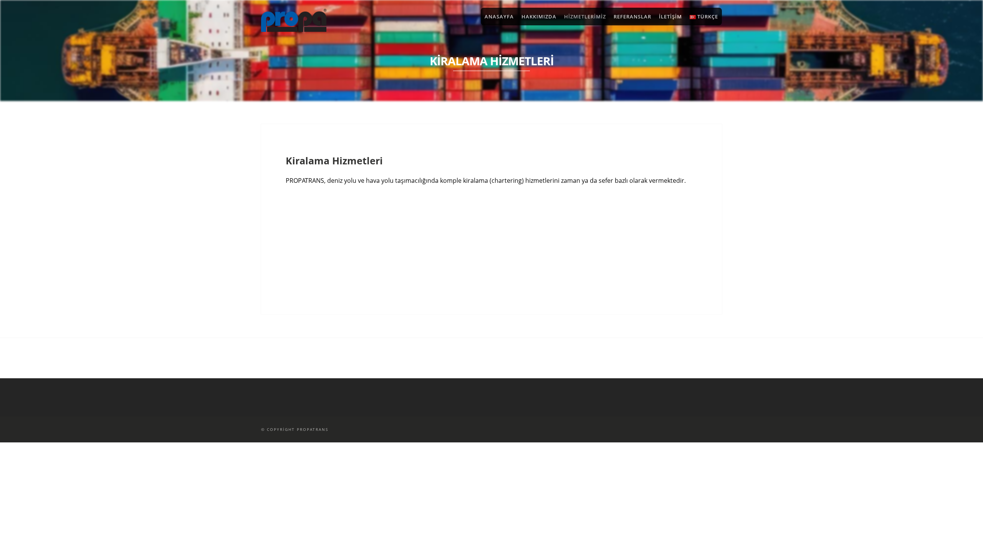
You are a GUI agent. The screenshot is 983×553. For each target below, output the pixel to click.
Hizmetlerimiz (585, 16)
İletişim (670, 16)
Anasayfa (499, 16)
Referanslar (632, 16)
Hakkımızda (538, 16)
